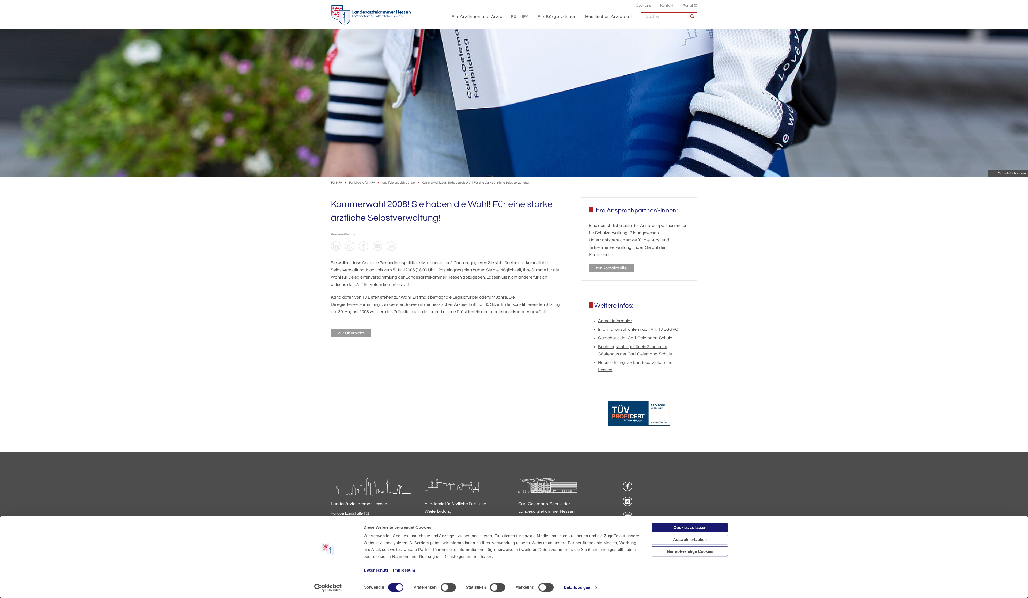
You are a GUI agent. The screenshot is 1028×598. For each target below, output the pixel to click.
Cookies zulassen (690, 527)
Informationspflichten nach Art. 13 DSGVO (638, 329)
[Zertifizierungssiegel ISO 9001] (639, 414)
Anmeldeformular (615, 321)
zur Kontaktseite (611, 268)
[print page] (391, 246)
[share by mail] (377, 246)
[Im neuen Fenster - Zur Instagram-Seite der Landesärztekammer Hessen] (627, 501)
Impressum (404, 570)
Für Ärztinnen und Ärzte (477, 16)
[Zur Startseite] (371, 14)
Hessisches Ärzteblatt (609, 16)
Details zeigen (577, 587)
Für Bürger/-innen (557, 16)
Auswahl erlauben (690, 539)
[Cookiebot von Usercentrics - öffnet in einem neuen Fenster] (328, 588)
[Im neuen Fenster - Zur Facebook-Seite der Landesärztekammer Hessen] (627, 486)
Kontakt (667, 5)
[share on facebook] (363, 246)
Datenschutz (376, 570)
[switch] (448, 587)
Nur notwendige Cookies (690, 551)
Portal (688, 5)
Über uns (643, 5)
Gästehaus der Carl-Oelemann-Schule (635, 338)
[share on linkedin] (335, 246)
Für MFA (520, 16)
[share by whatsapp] (349, 246)
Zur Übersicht (351, 333)
